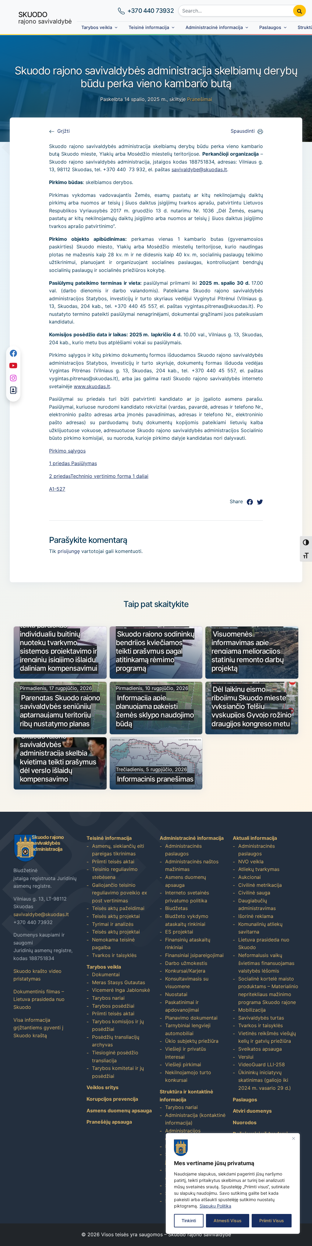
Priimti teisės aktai (113, 861)
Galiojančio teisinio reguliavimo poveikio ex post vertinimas (119, 893)
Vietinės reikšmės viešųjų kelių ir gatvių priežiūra (267, 1037)
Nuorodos (245, 1122)
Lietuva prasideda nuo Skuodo (263, 944)
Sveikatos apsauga (260, 1049)
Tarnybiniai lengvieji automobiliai (188, 1029)
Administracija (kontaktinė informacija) (195, 1119)
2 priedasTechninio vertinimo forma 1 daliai (98, 476)
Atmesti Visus (228, 1220)
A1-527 (57, 489)
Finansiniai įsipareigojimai (194, 955)
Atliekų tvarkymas (258, 869)
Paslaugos (270, 27)
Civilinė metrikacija (260, 885)
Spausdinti (243, 131)
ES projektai (179, 932)
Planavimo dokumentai (191, 1018)
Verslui (246, 1057)
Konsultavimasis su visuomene (186, 983)
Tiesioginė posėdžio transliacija (115, 1056)
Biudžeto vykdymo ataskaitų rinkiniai (186, 920)
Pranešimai (199, 99)
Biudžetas (176, 908)
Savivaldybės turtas (261, 1018)
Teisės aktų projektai (116, 916)
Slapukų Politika (215, 1205)
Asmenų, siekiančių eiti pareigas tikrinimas (118, 850)
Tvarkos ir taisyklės (114, 955)
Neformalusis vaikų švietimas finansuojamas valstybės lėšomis (266, 963)
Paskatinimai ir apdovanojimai (182, 1006)
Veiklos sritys (103, 1087)
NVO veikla (251, 861)
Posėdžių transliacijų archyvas (115, 1041)
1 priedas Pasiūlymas (73, 463)
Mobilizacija (252, 1010)
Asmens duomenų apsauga (119, 1110)
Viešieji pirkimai (183, 1064)
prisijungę (69, 551)
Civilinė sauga (254, 893)
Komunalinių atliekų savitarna (260, 928)
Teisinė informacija (149, 27)
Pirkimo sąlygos (67, 451)
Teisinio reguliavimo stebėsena (115, 873)
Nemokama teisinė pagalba (113, 944)
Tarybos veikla (96, 27)
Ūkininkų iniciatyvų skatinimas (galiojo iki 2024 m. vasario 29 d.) (264, 1080)
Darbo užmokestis (186, 963)
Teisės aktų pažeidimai (118, 908)
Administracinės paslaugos (183, 850)
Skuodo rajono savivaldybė (199, 1234)
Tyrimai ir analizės (112, 924)
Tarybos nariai (108, 998)
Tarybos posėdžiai (113, 1006)
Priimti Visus (271, 1220)
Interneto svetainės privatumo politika (187, 897)
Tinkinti (189, 1220)
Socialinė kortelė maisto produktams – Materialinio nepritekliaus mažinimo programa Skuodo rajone (268, 990)
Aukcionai (249, 877)
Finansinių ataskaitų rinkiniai (187, 944)
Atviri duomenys (252, 1111)
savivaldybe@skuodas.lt (199, 169)
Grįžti (63, 131)
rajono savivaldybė (45, 17)
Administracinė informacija (214, 27)
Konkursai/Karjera (185, 971)
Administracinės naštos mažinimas (191, 865)
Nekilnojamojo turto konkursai (188, 1076)
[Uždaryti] (293, 1138)
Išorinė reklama (255, 916)
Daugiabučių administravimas (257, 904)
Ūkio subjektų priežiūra (191, 1041)
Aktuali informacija (255, 838)
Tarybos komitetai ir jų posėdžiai (118, 1072)
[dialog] (233, 1183)
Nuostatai (176, 994)
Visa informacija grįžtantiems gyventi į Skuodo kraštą (38, 1027)
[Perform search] (299, 10)
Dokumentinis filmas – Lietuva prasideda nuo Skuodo (39, 999)
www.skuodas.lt (92, 386)
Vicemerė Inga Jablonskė (121, 990)
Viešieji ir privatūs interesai (185, 1053)
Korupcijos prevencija (112, 1099)
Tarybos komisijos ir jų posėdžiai (118, 1025)
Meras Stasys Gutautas (118, 982)
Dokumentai (106, 974)
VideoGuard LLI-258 (261, 1064)
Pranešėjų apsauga (109, 1122)
